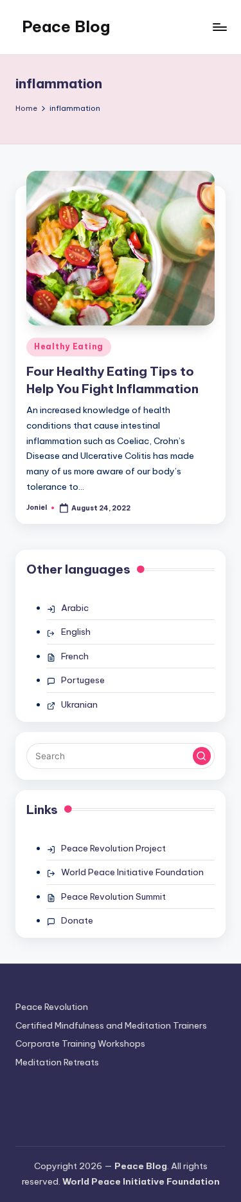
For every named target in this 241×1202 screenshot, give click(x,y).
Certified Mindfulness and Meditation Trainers (111, 1025)
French (75, 656)
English (76, 631)
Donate (77, 920)
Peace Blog (66, 26)
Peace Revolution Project (113, 848)
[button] (202, 756)
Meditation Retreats (57, 1062)
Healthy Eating (68, 346)
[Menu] (219, 26)
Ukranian (79, 704)
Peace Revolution (51, 1007)
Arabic (75, 608)
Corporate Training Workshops (80, 1043)
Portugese (83, 680)
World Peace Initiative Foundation (132, 872)
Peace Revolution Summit (113, 896)
